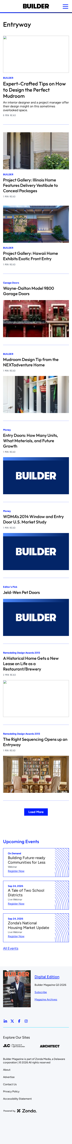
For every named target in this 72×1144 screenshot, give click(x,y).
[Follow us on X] (12, 1021)
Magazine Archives (46, 999)
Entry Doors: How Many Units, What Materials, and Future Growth (30, 441)
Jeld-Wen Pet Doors (21, 592)
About (6, 1069)
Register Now (16, 871)
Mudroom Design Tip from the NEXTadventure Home (31, 362)
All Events (10, 948)
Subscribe (41, 992)
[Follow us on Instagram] (26, 1021)
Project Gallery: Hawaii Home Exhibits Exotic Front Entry (30, 256)
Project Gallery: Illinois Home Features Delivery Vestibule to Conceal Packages (30, 185)
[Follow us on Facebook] (19, 1021)
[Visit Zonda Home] (20, 1110)
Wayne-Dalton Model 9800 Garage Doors (28, 291)
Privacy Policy (11, 1091)
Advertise (9, 1077)
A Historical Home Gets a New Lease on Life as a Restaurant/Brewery (31, 664)
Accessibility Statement (17, 1098)
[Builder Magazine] (36, 6)
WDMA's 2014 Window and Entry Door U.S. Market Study (33, 519)
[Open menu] (65, 6)
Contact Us (10, 1084)
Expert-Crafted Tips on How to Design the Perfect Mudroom (34, 89)
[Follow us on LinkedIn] (5, 1021)
